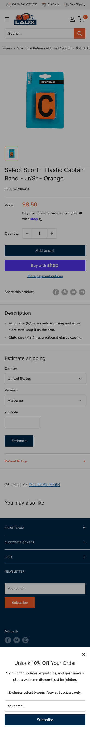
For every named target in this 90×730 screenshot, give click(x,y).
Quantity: (12, 233)
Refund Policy (16, 461)
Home (7, 48)
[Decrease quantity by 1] (27, 233)
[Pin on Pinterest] (64, 292)
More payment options (45, 276)
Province (11, 390)
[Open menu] (7, 19)
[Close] (83, 654)
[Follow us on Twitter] (16, 640)
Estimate (19, 441)
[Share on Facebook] (56, 292)
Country (11, 368)
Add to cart (45, 250)
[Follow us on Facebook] (8, 640)
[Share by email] (82, 292)
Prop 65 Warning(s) (44, 484)
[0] (81, 19)
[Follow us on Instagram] (25, 640)
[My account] (72, 19)
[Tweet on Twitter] (73, 292)
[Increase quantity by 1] (52, 233)
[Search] (79, 33)
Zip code (11, 412)
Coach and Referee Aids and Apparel (43, 48)
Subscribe (45, 719)
